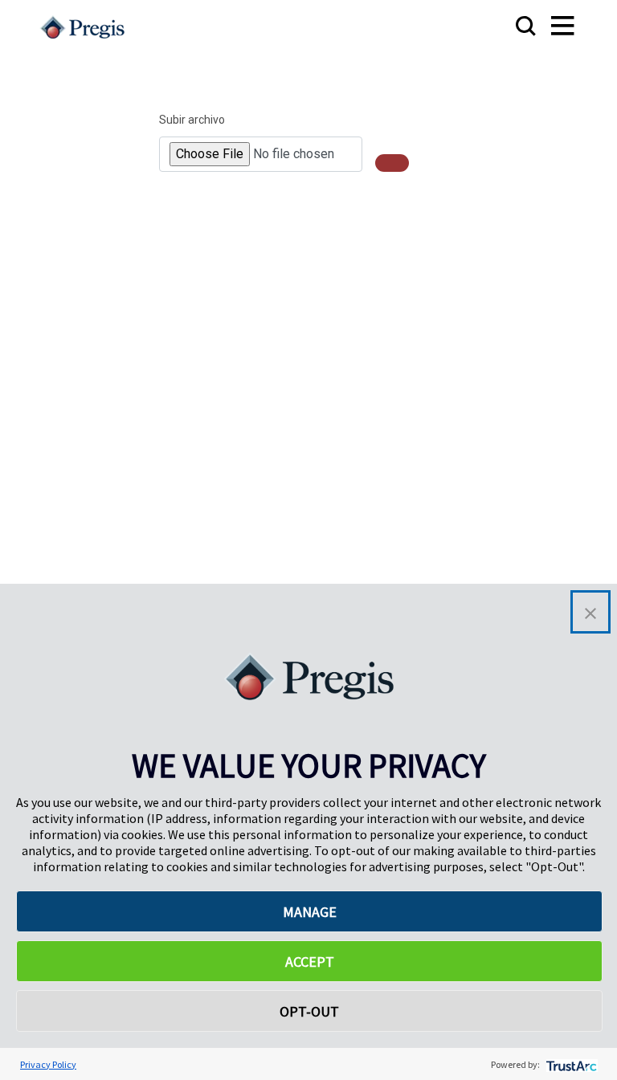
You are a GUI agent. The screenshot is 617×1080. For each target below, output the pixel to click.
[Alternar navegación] (547, 27)
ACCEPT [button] (309, 961)
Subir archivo (192, 119)
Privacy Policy (48, 1064)
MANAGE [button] (310, 912)
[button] (590, 612)
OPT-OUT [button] (309, 1011)
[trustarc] (570, 1064)
